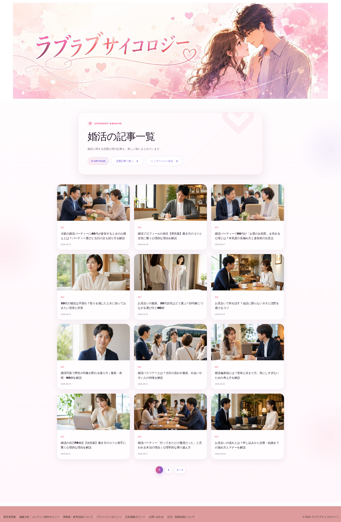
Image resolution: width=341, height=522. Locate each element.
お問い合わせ (156, 516)
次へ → (180, 469)
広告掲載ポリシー (135, 516)
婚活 (62, 227)
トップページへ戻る (164, 160)
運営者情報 (9, 516)
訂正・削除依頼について (181, 516)
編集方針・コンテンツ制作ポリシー (39, 516)
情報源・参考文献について (78, 516)
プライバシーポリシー (109, 516)
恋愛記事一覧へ (127, 160)
